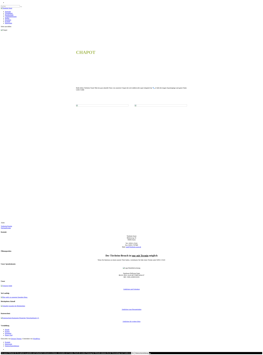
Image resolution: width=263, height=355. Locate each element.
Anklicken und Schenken (131, 289)
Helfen (7, 18)
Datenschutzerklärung (12, 346)
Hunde (7, 329)
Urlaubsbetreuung (11, 16)
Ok (133, 353)
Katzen (7, 331)
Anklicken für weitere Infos (131, 321)
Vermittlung (9, 13)
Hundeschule (9, 15)
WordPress (36, 339)
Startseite (8, 11)
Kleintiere (8, 333)
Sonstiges (8, 20)
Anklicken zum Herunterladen (131, 309)
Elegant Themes (16, 339)
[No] (150, 353)
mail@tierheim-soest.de (133, 247)
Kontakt (7, 21)
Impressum (8, 23)
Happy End (8, 335)
